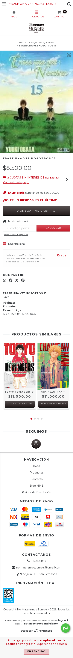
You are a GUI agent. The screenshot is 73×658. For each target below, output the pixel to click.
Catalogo (32, 42)
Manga (43, 42)
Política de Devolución (36, 492)
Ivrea (51, 42)
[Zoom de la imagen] (69, 55)
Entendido (36, 651)
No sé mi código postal (16, 234)
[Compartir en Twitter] (17, 280)
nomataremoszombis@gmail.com (38, 567)
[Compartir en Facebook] (11, 280)
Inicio (21, 42)
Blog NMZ (36, 485)
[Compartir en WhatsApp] (4, 280)
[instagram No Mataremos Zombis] (36, 444)
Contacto (37, 479)
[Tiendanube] (36, 631)
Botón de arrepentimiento (41, 623)
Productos (36, 472)
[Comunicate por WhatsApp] (65, 628)
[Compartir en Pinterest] (23, 280)
